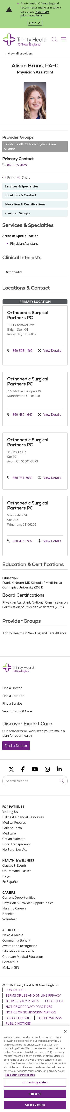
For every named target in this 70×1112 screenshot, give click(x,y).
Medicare (9, 833)
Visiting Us (10, 812)
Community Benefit (16, 940)
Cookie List (54, 1001)
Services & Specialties (21, 186)
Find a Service (12, 703)
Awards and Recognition (20, 946)
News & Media (12, 935)
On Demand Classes (16, 871)
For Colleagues (18, 1018)
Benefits (8, 914)
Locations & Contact (20, 195)
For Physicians (50, 1018)
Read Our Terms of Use (20, 1074)
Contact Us (10, 962)
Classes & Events (14, 865)
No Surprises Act (14, 849)
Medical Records (14, 822)
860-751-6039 (22, 478)
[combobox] (35, 781)
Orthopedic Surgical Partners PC (27, 315)
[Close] (65, 1031)
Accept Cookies (35, 1104)
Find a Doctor (12, 688)
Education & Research (18, 951)
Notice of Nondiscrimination (30, 1012)
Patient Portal (12, 828)
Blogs (6, 876)
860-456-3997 (22, 541)
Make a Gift (10, 967)
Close (32, 23)
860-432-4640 (22, 414)
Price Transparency (16, 844)
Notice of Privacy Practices (28, 1007)
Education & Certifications (25, 204)
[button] (64, 38)
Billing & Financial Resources (23, 817)
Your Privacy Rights (22, 1001)
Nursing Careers (14, 908)
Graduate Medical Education (22, 956)
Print (10, 177)
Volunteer (9, 919)
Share (26, 177)
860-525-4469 (16, 165)
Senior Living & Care (17, 711)
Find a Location (13, 696)
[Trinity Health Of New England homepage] (25, 45)
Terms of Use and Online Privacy (33, 995)
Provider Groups (17, 213)
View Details (52, 350)
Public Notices (18, 1023)
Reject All (35, 1093)
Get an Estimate (13, 839)
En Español (10, 882)
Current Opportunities (18, 897)
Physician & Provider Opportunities (27, 903)
